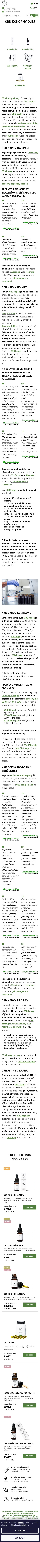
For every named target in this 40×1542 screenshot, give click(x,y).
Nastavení (20, 1531)
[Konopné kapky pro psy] (27, 57)
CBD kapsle (20, 85)
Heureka (30, 272)
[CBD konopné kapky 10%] (27, 41)
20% (19, 702)
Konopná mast (6, 1511)
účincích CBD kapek (21, 775)
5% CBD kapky (11, 710)
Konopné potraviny (13, 1513)
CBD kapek (14, 292)
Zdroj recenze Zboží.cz (11, 228)
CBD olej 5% (12, 49)
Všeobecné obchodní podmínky (24, 1515)
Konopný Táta (7, 1515)
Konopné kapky (18, 1511)
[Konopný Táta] (4, 3)
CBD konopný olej (10, 98)
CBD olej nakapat (26, 1061)
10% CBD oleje (22, 748)
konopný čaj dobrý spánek (15, 184)
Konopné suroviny (27, 1513)
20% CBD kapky (11, 720)
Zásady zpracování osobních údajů (14, 1517)
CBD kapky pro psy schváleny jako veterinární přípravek (17, 1023)
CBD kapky (29, 101)
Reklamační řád (32, 1517)
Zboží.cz (15, 272)
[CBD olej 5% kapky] (12, 41)
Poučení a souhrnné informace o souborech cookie (21, 1519)
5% (7, 702)
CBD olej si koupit (10, 695)
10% (12, 702)
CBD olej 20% (12, 66)
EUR (36, 7)
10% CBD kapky (11, 715)
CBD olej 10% (27, 49)
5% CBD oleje (30, 745)
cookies (21, 1523)
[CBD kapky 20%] (12, 57)
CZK (32, 8)
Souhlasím (20, 1538)
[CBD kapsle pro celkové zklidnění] (20, 77)
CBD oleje (11, 1137)
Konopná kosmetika (31, 1511)
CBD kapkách (23, 1116)
